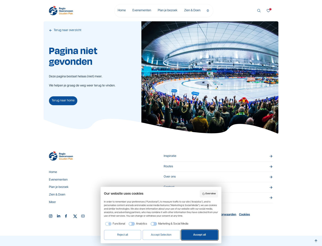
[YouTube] (83, 216)
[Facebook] (67, 216)
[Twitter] (75, 216)
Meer (52, 202)
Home (122, 10)
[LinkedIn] (59, 216)
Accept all (199, 235)
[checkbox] (114, 224)
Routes (168, 166)
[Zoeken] (259, 11)
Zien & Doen (192, 10)
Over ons (170, 176)
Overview (210, 193)
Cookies (244, 214)
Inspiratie (170, 156)
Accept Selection (161, 235)
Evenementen (141, 10)
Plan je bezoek (167, 10)
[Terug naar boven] (316, 241)
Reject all (122, 235)
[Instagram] (51, 216)
